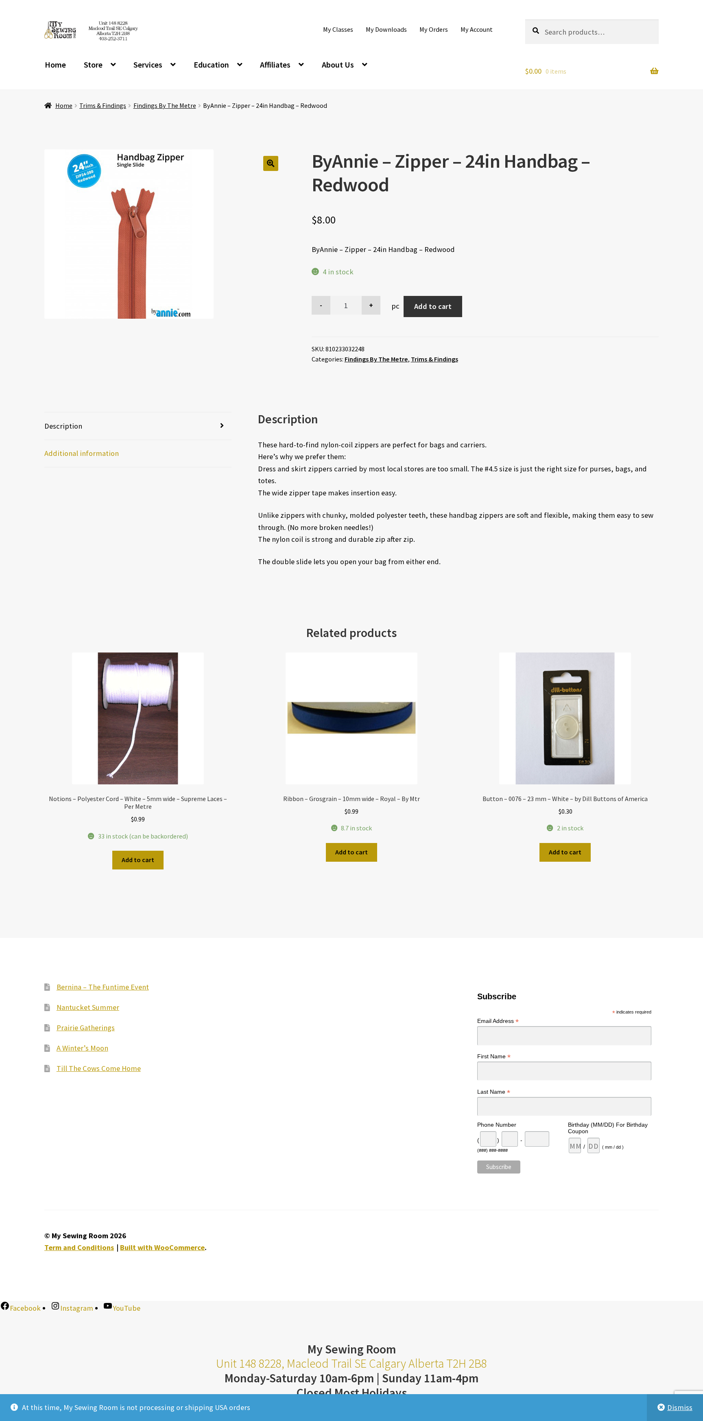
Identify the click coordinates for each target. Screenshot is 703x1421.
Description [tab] (63, 426)
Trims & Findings (102, 105)
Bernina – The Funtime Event (103, 987)
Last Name (493, 1092)
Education (211, 64)
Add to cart (433, 306)
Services (147, 64)
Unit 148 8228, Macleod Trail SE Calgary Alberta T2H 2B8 (351, 1363)
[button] (270, 163)
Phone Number (496, 1124)
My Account (477, 29)
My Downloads (386, 29)
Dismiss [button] (679, 1407)
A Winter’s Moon (82, 1048)
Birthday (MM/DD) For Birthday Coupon (608, 1127)
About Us (338, 64)
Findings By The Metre (164, 105)
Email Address (498, 1021)
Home (55, 64)
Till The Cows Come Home (99, 1068)
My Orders (433, 29)
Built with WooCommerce (162, 1247)
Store (93, 64)
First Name (494, 1056)
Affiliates (275, 64)
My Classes (338, 29)
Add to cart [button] (138, 860)
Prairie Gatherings (86, 1027)
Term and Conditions (79, 1247)
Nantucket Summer (88, 1007)
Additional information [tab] (81, 453)
